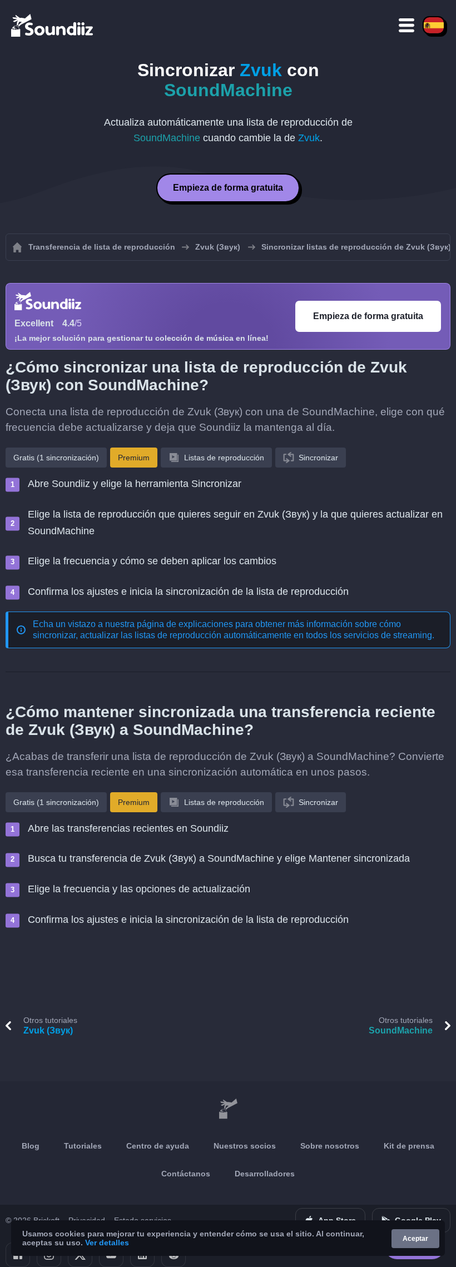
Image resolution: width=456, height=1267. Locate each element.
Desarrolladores (265, 1173)
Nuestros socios (245, 1145)
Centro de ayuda (157, 1145)
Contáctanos (185, 1173)
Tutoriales (83, 1145)
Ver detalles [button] (107, 1242)
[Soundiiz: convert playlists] (228, 1109)
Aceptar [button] (415, 1239)
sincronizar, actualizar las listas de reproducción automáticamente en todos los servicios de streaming (232, 635)
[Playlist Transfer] (53, 25)
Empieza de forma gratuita (228, 187)
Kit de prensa (409, 1145)
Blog (30, 1145)
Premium (134, 457)
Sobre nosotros (329, 1145)
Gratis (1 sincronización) (56, 457)
